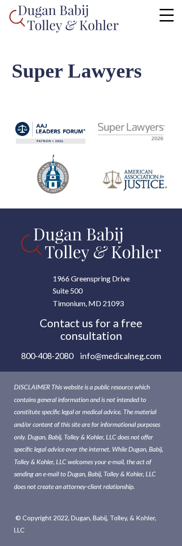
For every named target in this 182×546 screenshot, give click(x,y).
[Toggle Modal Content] (167, 15)
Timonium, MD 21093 (88, 303)
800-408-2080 (47, 356)
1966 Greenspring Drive (91, 278)
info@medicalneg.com (120, 356)
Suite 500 (68, 290)
